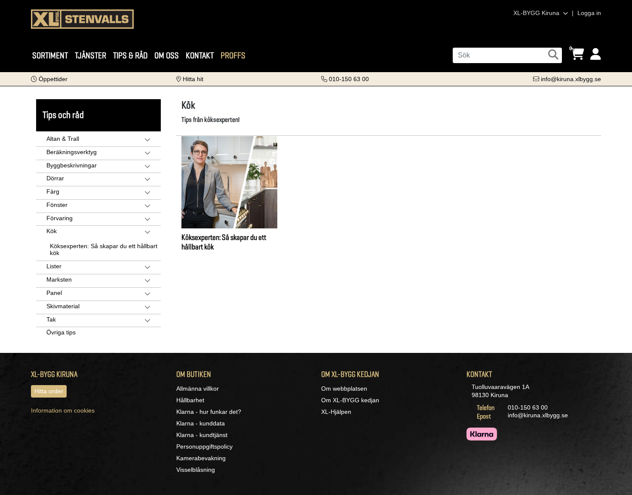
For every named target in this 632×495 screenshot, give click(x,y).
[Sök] (553, 55)
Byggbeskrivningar (71, 165)
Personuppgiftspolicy (204, 446)
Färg (52, 191)
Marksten (59, 279)
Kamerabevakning (201, 458)
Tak (51, 319)
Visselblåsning (195, 469)
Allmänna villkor (197, 388)
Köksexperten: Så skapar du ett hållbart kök (103, 249)
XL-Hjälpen (336, 411)
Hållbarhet (190, 400)
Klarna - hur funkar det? (208, 411)
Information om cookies (63, 410)
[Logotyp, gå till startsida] (82, 18)
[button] (49, 79)
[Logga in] (595, 54)
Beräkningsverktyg (71, 152)
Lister (53, 266)
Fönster (56, 204)
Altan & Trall (62, 138)
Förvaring (59, 218)
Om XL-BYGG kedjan (350, 400)
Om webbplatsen (344, 388)
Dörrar (55, 178)
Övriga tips (61, 332)
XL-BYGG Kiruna (537, 12)
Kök (51, 231)
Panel (54, 292)
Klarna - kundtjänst (201, 434)
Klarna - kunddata (200, 423)
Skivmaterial (63, 306)
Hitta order (48, 391)
